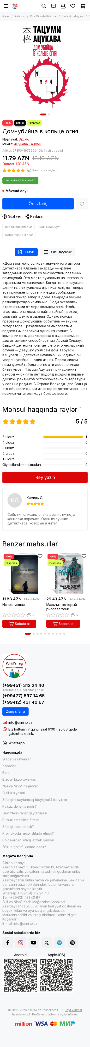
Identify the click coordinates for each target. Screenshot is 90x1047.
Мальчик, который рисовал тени (61, 607)
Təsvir (29, 252)
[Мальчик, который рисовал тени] (67, 573)
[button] (43, 114)
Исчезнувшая (13, 605)
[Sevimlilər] (82, 203)
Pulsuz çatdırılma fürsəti (20, 820)
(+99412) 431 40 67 (23, 702)
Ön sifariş (38, 203)
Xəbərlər (9, 766)
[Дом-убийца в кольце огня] (45, 66)
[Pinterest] (72, 942)
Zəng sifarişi (15, 711)
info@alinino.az (20, 722)
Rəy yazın (45, 477)
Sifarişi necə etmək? (18, 827)
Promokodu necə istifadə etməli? (28, 833)
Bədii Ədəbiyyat (73, 16)
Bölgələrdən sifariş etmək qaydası (28, 840)
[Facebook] (7, 942)
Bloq (6, 773)
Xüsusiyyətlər (61, 252)
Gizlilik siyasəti (13, 793)
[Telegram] (59, 942)
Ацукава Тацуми (27, 144)
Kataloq (19, 16)
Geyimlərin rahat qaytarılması (24, 813)
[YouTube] (33, 942)
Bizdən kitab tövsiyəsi (19, 779)
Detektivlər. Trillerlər (19, 235)
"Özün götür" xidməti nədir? (24, 847)
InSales (72, 1014)
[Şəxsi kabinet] (63, 6)
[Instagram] (20, 942)
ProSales (38, 1014)
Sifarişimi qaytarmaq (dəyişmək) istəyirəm (34, 800)
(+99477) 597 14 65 (23, 695)
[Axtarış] (44, 6)
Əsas (6, 16)
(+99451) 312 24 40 (23, 685)
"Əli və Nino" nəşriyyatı (20, 786)
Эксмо (24, 139)
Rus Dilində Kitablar (43, 16)
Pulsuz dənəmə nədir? (19, 806)
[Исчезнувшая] (23, 573)
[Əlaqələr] (53, 6)
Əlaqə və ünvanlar (16, 759)
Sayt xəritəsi (73, 1010)
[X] (46, 942)
